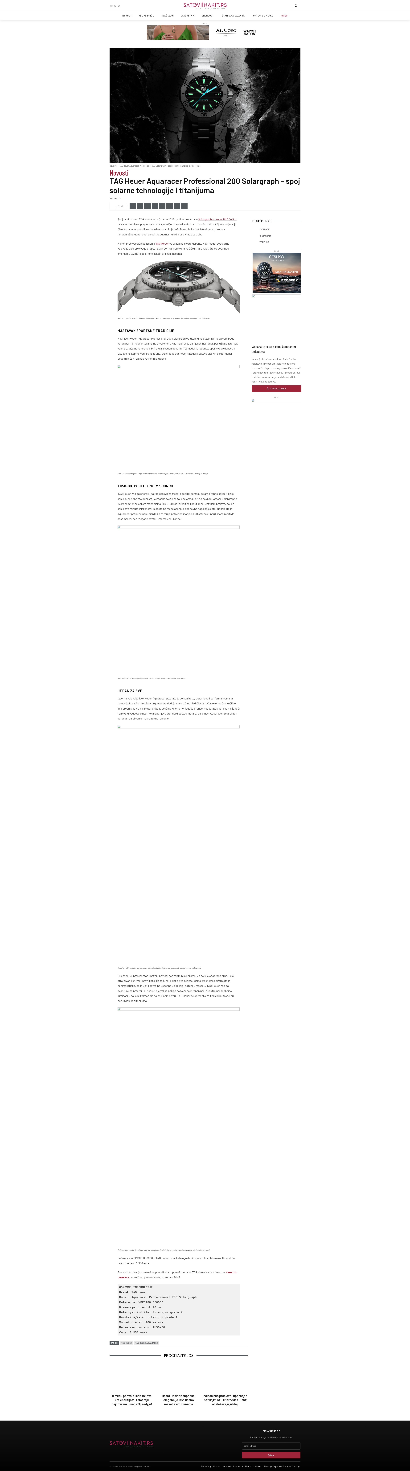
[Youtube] (255, 242)
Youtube (264, 242)
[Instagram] (255, 236)
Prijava (271, 1455)
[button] (295, 5)
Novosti (113, 165)
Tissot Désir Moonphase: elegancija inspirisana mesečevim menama (178, 1400)
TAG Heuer (162, 243)
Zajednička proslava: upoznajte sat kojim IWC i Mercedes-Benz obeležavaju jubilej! (225, 1400)
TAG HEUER (126, 1343)
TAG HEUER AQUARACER (146, 1343)
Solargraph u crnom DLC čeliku (217, 219)
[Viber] (155, 206)
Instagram (265, 236)
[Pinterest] (177, 206)
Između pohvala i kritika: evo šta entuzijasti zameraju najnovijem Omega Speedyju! (132, 1400)
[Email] (169, 206)
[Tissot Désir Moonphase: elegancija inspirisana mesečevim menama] (178, 1377)
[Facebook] (133, 206)
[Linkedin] (147, 206)
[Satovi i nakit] (205, 5)
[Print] (184, 206)
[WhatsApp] (162, 206)
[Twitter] (140, 206)
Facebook (264, 229)
